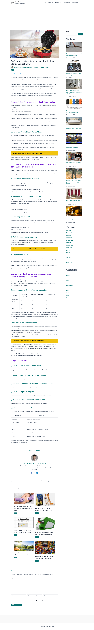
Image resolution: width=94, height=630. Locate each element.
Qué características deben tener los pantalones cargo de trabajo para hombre (73, 182)
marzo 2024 (68, 260)
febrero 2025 (69, 232)
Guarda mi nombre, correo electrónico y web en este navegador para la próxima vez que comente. (32, 600)
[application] (52, 3)
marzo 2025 (68, 230)
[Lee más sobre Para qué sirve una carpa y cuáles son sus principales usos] (24, 545)
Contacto (42, 619)
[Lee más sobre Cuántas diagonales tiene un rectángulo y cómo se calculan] (24, 522)
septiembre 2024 (69, 245)
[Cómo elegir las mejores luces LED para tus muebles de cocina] (74, 211)
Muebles (68, 292)
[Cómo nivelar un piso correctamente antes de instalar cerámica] (74, 47)
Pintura (67, 297)
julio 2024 (68, 250)
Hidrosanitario (69, 285)
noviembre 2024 (69, 240)
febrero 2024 (69, 262)
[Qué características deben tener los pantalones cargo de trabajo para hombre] (74, 173)
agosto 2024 (69, 247)
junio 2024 (68, 252)
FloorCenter (18, 2)
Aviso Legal (36, 619)
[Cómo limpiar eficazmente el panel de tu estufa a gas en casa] (74, 66)
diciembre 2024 (69, 237)
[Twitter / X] (34, 473)
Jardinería (68, 288)
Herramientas (69, 283)
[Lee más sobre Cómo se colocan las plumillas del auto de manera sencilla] (45, 523)
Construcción (69, 273)
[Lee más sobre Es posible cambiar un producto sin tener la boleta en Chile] (45, 547)
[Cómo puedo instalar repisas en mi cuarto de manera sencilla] (74, 156)
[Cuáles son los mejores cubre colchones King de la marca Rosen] (74, 121)
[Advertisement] (47, 15)
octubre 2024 (69, 242)
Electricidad (68, 278)
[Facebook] (11, 73)
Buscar (67, 31)
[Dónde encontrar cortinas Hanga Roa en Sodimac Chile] (74, 193)
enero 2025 (68, 235)
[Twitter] (14, 73)
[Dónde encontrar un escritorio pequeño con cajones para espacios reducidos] (74, 84)
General (68, 280)
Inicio (31, 619)
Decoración (68, 275)
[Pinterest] (17, 73)
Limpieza (68, 290)
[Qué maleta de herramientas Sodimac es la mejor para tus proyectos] (74, 103)
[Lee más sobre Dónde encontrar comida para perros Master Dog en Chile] (45, 499)
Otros (12, 70)
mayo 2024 (68, 255)
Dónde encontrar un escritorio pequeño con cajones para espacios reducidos (73, 92)
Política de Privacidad (59, 619)
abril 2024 (68, 257)
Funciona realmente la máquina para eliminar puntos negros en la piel (23, 508)
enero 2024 (68, 265)
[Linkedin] (20, 73)
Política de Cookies (49, 619)
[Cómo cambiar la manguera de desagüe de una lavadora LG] (74, 138)
